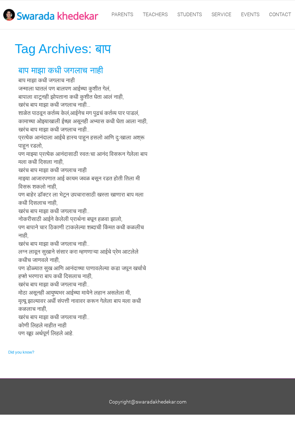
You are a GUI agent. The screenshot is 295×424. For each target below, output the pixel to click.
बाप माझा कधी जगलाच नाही (60, 70)
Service (221, 14)
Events (250, 14)
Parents (122, 14)
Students (189, 14)
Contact (280, 14)
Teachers (155, 14)
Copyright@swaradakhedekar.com (147, 402)
